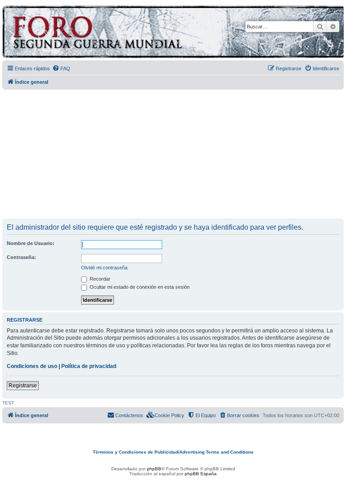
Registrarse (23, 385)
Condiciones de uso (32, 366)
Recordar (99, 279)
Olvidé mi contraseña (104, 267)
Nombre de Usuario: (31, 243)
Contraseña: (21, 257)
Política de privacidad (88, 366)
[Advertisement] (174, 154)
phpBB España (201, 473)
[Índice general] (133, 33)
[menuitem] (61, 68)
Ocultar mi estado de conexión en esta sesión (139, 287)
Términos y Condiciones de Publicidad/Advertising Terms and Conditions (173, 452)
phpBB (154, 468)
